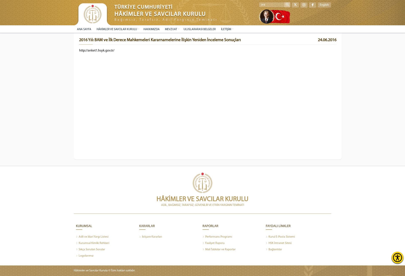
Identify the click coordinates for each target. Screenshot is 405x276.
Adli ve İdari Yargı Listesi (93, 236)
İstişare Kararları (152, 236)
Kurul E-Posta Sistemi (282, 236)
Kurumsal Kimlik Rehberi (94, 243)
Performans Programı (218, 236)
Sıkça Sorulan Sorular (92, 249)
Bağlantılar (275, 249)
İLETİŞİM (226, 29)
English (324, 5)
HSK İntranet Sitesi (280, 243)
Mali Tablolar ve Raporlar (220, 249)
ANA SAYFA (84, 29)
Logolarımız (86, 255)
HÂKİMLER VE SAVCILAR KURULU (117, 29)
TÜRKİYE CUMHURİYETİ (144, 7)
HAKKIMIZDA (151, 29)
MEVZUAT (171, 29)
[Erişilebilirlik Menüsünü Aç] (397, 257)
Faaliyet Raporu (215, 243)
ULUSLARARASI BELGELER (200, 29)
